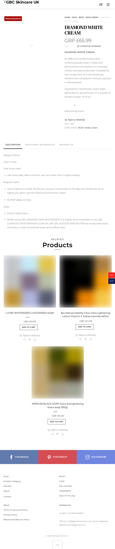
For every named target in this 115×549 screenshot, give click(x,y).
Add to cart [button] (28, 327)
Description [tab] (12, 144)
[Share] (35, 340)
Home (67, 17)
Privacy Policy (10, 515)
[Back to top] (57, 545)
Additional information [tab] (40, 144)
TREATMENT (65, 491)
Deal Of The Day (67, 495)
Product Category (12, 481)
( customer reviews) (89, 46)
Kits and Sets (65, 486)
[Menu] (108, 5)
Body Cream (92, 17)
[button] (75, 120)
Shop (74, 17)
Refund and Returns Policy (17, 519)
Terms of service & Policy (16, 510)
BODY (81, 17)
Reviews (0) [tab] (66, 144)
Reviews (8, 486)
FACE (62, 481)
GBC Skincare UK (55, 536)
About (7, 491)
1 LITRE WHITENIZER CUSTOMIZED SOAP (29, 313)
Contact (7, 496)
